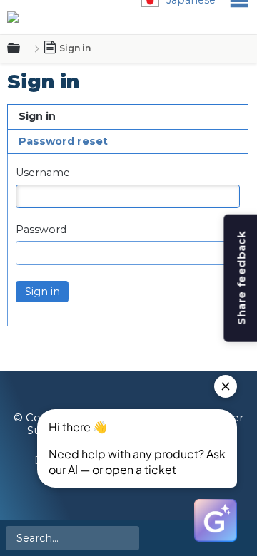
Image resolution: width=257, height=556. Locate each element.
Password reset (63, 141)
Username (43, 173)
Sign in (37, 116)
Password (41, 230)
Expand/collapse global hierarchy (22, 49)
